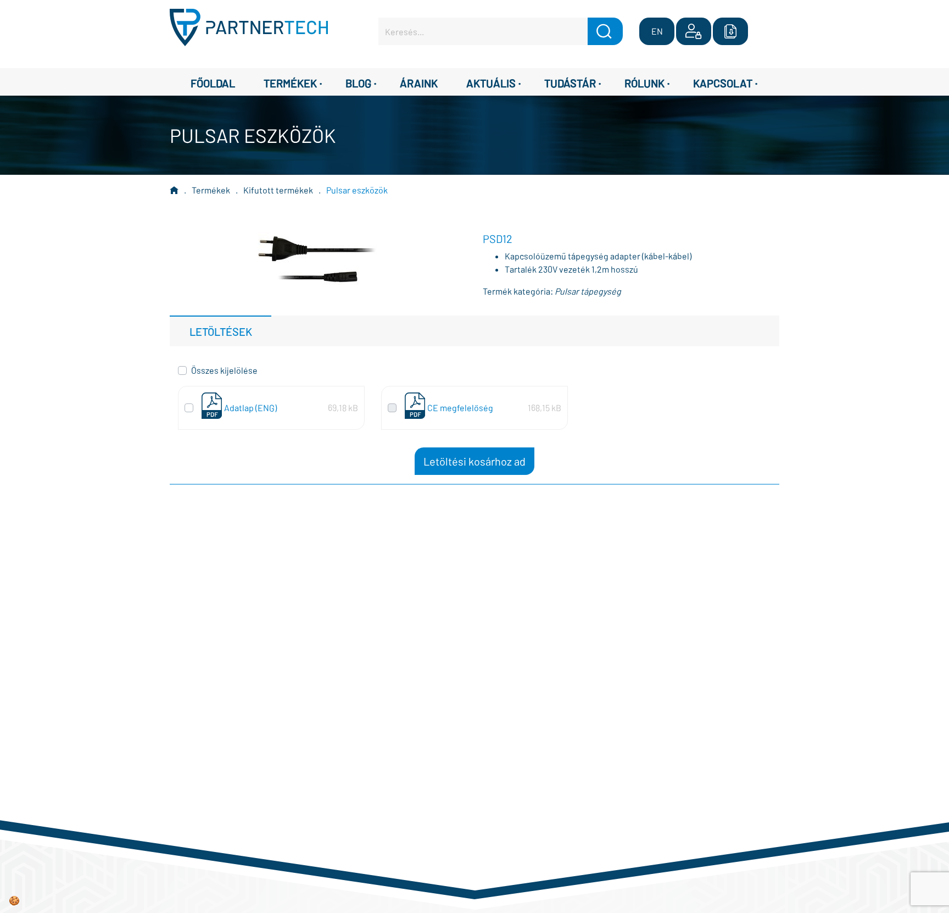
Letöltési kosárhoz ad (474, 461)
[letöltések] (730, 31)
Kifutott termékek (278, 190)
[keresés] (605, 31)
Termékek (211, 190)
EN (657, 31)
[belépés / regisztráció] (693, 31)
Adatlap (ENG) (250, 407)
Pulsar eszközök (357, 190)
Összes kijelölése (224, 370)
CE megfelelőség (460, 407)
